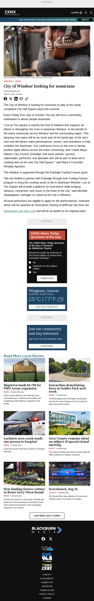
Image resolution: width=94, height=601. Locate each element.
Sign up (85, 20)
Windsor (8, 81)
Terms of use (47, 590)
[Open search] (85, 12)
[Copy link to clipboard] (26, 99)
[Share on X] (10, 98)
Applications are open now (19, 211)
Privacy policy (47, 594)
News (18, 81)
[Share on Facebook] (5, 98)
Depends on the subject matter (45, 267)
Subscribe (47, 346)
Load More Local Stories (47, 516)
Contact (47, 575)
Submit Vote (47, 278)
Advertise (47, 586)
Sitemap (47, 598)
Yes (35, 272)
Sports (53, 493)
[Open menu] (91, 12)
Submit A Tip (47, 582)
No (34, 262)
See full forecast (47, 307)
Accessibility (47, 579)
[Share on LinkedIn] (16, 98)
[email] (21, 98)
